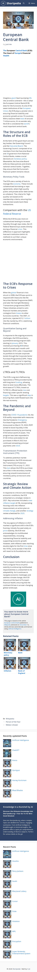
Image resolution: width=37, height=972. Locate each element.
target (12, 503)
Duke (14, 911)
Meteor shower (12, 725)
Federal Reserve (12, 213)
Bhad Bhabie (17, 790)
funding (19, 382)
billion (27, 318)
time (25, 546)
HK (28, 969)
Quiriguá (16, 770)
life (30, 98)
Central (19, 50)
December (23, 625)
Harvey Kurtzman (19, 780)
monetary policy (20, 159)
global (13, 292)
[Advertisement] (18, 78)
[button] (24, 3)
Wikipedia (7, 625)
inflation (6, 503)
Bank (24, 50)
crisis (20, 229)
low (24, 390)
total (22, 118)
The (4, 50)
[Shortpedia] (3, 3)
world (26, 124)
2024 (18, 446)
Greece (19, 313)
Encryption (16, 941)
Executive (13, 146)
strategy (30, 511)
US (29, 210)
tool (8, 468)
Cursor (15, 901)
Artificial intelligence (20, 740)
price (5, 530)
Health (6, 56)
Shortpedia (14, 3)
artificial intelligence (14, 629)
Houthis (15, 861)
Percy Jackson (17, 871)
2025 (22, 513)
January (15, 343)
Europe (18, 53)
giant (14, 98)
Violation (16, 921)
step (29, 395)
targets (6, 395)
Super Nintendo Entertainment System (21, 952)
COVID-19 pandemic (19, 415)
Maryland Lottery (19, 891)
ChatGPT (15, 750)
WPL (14, 931)
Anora (14, 760)
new (30, 500)
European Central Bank (12, 623)
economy (17, 184)
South (14, 881)
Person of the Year (13, 722)
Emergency (22, 420)
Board (20, 146)
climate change (9, 511)
